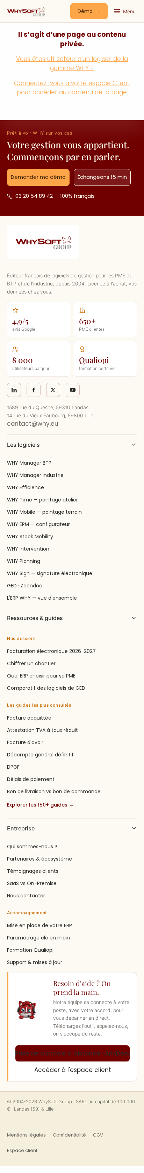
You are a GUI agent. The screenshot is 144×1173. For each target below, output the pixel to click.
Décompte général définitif (40, 754)
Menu (129, 11)
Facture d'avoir (25, 742)
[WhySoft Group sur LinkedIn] (14, 390)
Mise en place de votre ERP (39, 925)
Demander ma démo (38, 177)
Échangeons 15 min (102, 177)
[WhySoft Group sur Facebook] (34, 390)
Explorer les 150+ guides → (40, 804)
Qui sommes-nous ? (32, 846)
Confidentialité (69, 1135)
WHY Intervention (28, 548)
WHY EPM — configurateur (38, 524)
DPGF (13, 766)
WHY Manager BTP (29, 462)
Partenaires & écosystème (39, 858)
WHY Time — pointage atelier (42, 499)
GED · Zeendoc (24, 585)
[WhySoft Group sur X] (53, 390)
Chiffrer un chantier (31, 663)
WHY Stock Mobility (30, 536)
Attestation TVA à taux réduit (42, 730)
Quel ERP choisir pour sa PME (41, 675)
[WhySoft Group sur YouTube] (73, 390)
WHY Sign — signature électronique (49, 573)
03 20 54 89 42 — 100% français (55, 196)
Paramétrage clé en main (38, 937)
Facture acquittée (29, 717)
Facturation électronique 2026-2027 (51, 651)
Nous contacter (26, 895)
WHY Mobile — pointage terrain (44, 511)
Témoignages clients (32, 871)
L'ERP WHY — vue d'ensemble (42, 597)
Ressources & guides (35, 617)
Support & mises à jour (34, 962)
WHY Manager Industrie (35, 475)
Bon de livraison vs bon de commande (54, 791)
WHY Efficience (25, 487)
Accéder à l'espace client (72, 1070)
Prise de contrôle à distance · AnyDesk (72, 1053)
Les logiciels (23, 444)
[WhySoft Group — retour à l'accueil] (26, 11)
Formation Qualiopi (30, 949)
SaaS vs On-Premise (32, 883)
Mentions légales (26, 1135)
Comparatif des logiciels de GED (46, 688)
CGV (98, 1135)
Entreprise (21, 828)
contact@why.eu (32, 423)
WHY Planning (23, 561)
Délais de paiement (31, 779)
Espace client (22, 1150)
